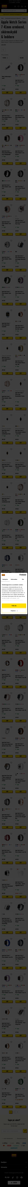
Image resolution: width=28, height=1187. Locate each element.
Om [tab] (23, 579)
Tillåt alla (14, 605)
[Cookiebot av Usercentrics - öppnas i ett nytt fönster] (19, 575)
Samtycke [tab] (5, 579)
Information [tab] (14, 579)
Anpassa (13, 610)
